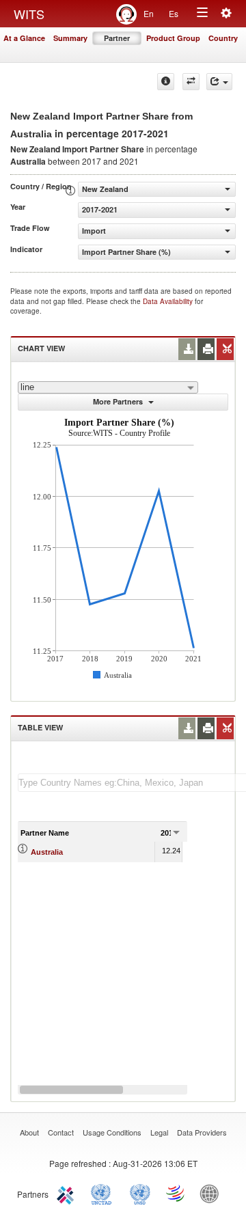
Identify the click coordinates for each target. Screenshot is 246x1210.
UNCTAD (104, 1193)
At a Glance (24, 38)
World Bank (212, 1193)
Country (223, 38)
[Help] (165, 81)
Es (173, 13)
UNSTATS (140, 1193)
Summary (70, 38)
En (149, 13)
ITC (67, 1193)
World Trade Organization (176, 1193)
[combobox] (108, 387)
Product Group (173, 38)
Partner (117, 38)
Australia (47, 852)
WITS (29, 14)
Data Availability (169, 301)
